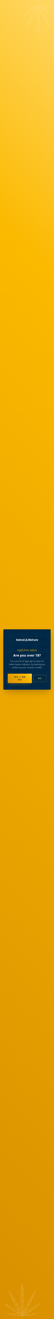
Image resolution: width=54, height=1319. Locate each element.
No (40, 678)
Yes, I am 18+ (19, 678)
